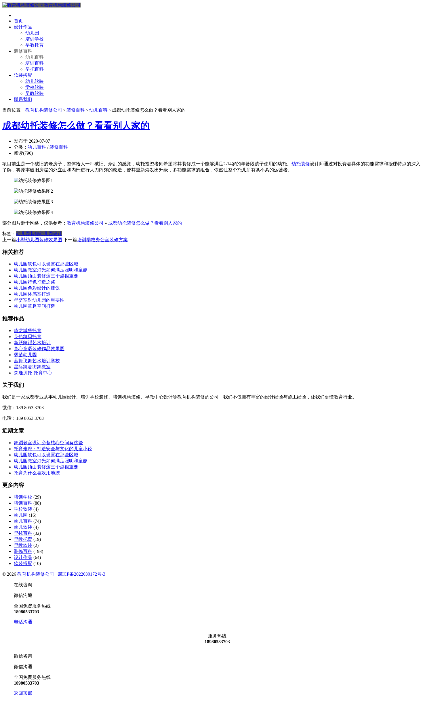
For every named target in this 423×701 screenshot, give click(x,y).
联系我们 (23, 99)
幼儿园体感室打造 (32, 294)
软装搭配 (23, 75)
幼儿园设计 (50, 233)
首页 (18, 20)
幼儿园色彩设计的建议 (37, 288)
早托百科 (34, 69)
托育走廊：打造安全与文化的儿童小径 (53, 448)
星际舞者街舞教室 (32, 366)
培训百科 (34, 63)
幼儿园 (32, 32)
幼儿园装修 (27, 233)
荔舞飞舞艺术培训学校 (37, 360)
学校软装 (34, 87)
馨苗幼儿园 (25, 354)
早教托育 (34, 45)
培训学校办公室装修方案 (102, 239)
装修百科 (23, 51)
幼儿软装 (34, 81)
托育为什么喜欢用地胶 (37, 472)
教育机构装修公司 (62, 5)
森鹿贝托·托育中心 (33, 372)
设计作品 (23, 26)
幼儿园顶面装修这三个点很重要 (46, 275)
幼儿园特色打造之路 (34, 281)
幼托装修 (300, 163)
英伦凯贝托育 (27, 336)
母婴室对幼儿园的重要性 (39, 300)
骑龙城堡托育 (27, 330)
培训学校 (34, 39)
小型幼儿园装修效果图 (39, 239)
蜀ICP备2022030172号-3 (81, 574)
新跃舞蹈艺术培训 (32, 342)
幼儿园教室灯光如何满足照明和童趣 (50, 269)
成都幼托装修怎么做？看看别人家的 (76, 125)
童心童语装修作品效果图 (39, 348)
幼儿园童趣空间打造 (34, 306)
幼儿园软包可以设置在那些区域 (46, 263)
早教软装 (34, 93)
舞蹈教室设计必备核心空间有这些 (48, 442)
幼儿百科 (34, 57)
